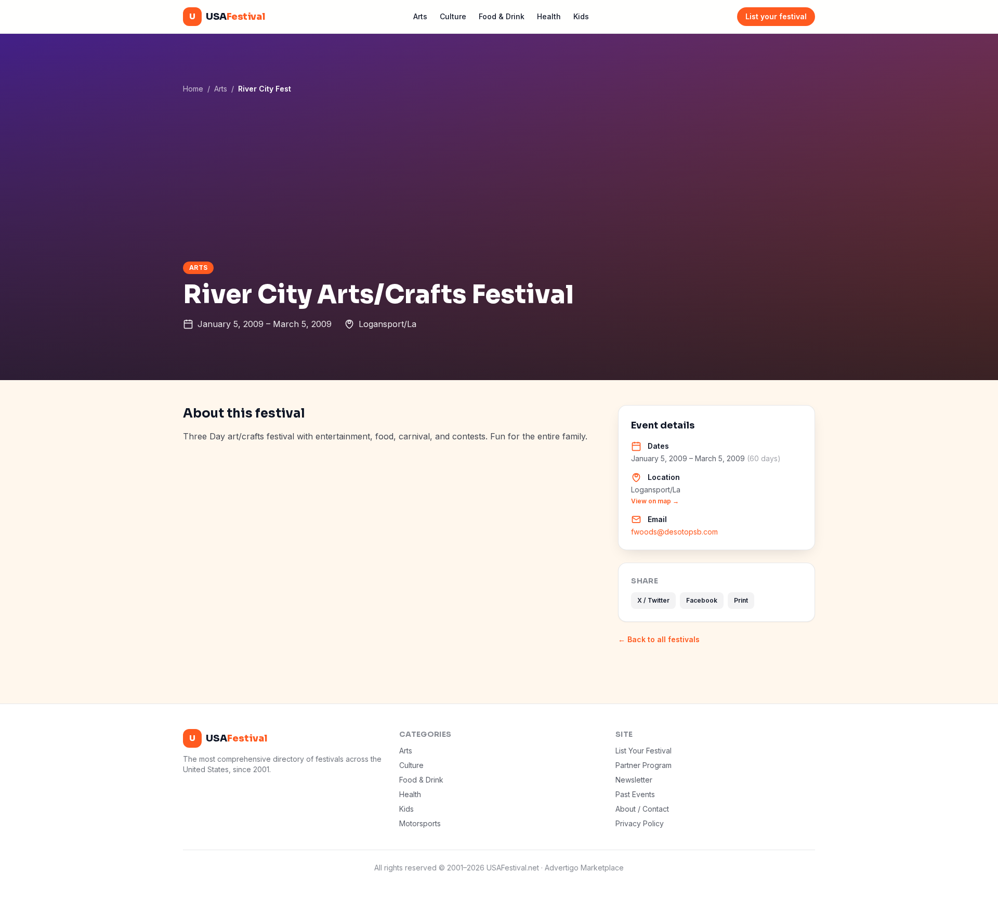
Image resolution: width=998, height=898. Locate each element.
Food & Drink (501, 16)
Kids (581, 16)
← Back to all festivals (659, 639)
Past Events (635, 794)
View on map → (655, 501)
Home (193, 88)
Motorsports (420, 823)
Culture (453, 16)
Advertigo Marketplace (584, 867)
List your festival (776, 16)
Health (549, 16)
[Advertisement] (499, 177)
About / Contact (642, 808)
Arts (420, 16)
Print (741, 600)
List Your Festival (643, 750)
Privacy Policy (639, 823)
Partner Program (643, 765)
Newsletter (633, 779)
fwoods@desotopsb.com (674, 531)
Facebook (701, 600)
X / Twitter (653, 600)
